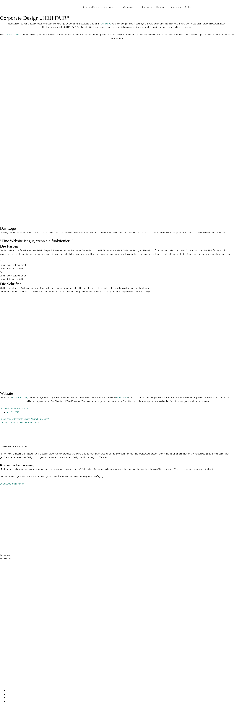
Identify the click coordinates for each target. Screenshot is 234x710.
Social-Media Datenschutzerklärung (16, 639)
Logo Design (6, 668)
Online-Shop (122, 397)
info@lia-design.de (8, 580)
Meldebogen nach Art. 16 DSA (14, 646)
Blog (2, 683)
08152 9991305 (7, 591)
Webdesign (5, 676)
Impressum (5, 624)
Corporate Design (12, 34)
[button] (115, 7)
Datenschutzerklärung (10, 632)
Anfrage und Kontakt (9, 617)
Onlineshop (106, 23)
